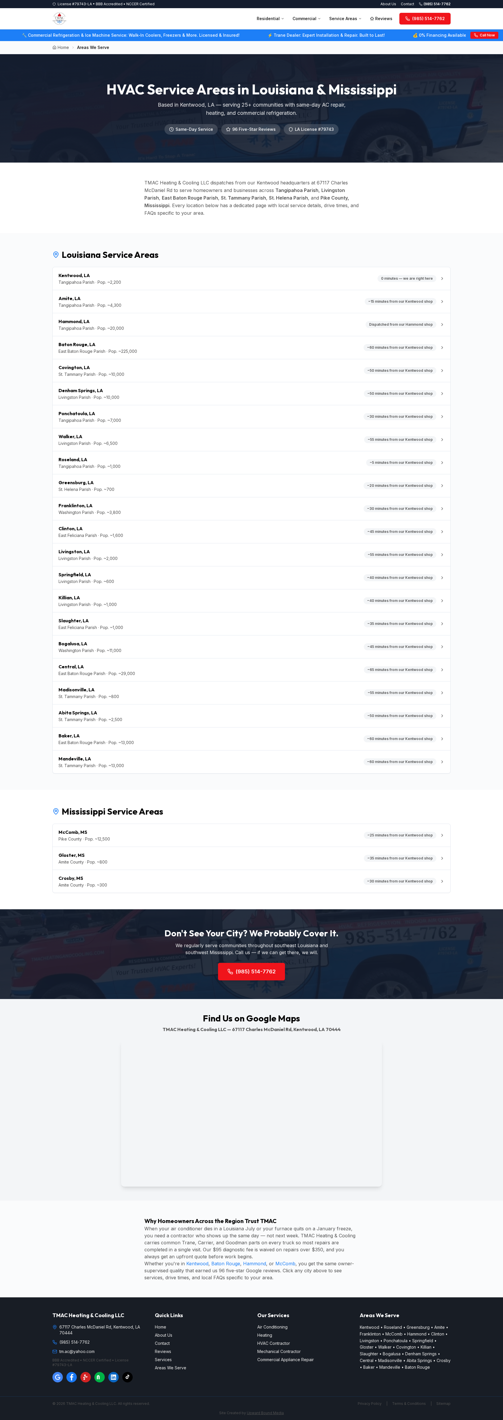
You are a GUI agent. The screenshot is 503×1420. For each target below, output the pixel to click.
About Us (388, 4)
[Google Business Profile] (57, 1377)
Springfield (422, 1340)
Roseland (393, 1327)
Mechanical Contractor (279, 1351)
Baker (369, 1367)
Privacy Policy (370, 1403)
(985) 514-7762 (437, 4)
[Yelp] (85, 1377)
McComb (285, 1263)
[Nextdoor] (99, 1377)
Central (366, 1360)
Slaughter (369, 1353)
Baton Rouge (225, 1263)
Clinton (437, 1333)
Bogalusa (392, 1353)
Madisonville (390, 1360)
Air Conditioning (272, 1326)
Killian (426, 1347)
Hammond (254, 1263)
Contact (407, 4)
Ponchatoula (396, 1340)
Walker (385, 1347)
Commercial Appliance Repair (285, 1359)
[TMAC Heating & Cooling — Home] (59, 19)
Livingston (369, 1340)
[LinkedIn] (113, 1377)
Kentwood (197, 1263)
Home (63, 47)
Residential (268, 18)
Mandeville (389, 1367)
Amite (439, 1327)
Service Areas (343, 18)
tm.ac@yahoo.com (77, 1351)
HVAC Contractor (273, 1343)
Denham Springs (421, 1353)
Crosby (444, 1360)
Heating (264, 1335)
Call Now (487, 35)
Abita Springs (419, 1360)
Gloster (366, 1347)
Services (163, 1359)
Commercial (304, 18)
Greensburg (418, 1327)
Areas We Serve (170, 1367)
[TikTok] (127, 1377)
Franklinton (370, 1333)
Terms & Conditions (409, 1403)
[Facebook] (71, 1377)
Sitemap (443, 1403)
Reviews (383, 18)
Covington (406, 1347)
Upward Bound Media (265, 1413)
